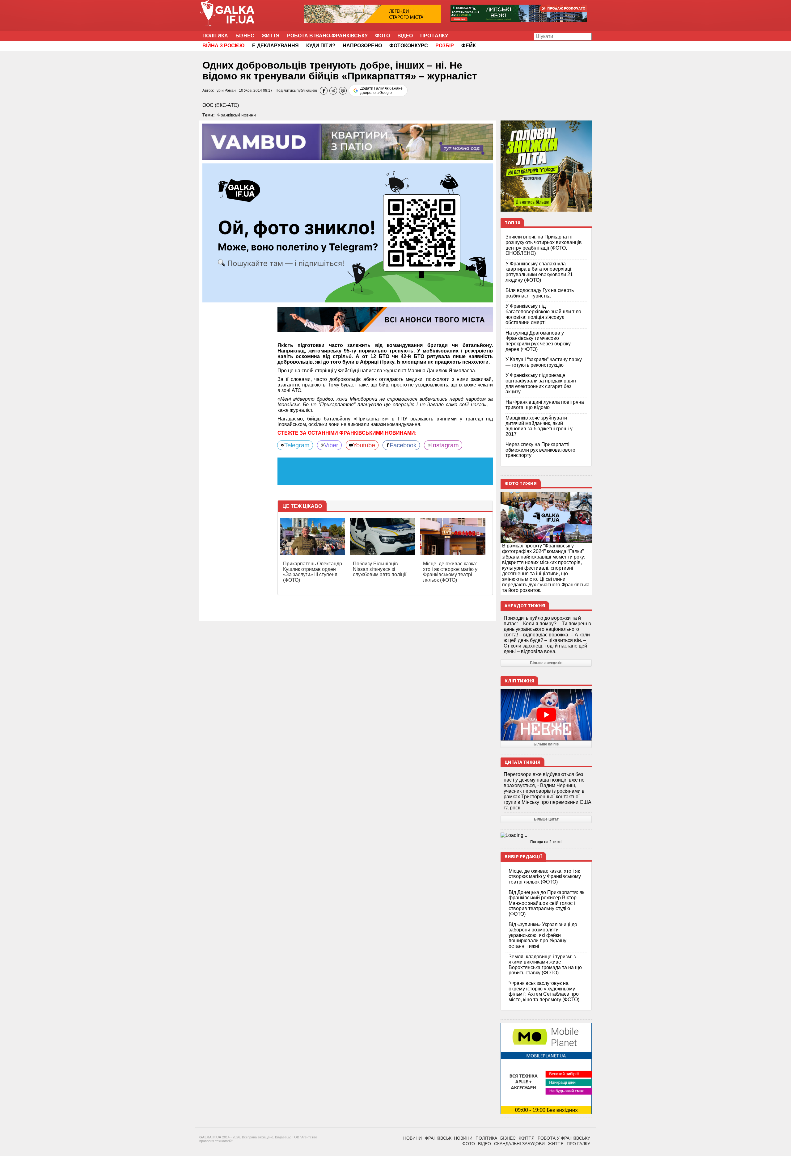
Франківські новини (236, 114)
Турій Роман (225, 90)
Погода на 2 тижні (546, 842)
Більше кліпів (546, 744)
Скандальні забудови (519, 1143)
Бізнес (244, 35)
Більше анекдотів (546, 663)
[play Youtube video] (546, 714)
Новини (412, 1138)
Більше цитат (546, 819)
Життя (271, 35)
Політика (215, 35)
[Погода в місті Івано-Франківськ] (546, 835)
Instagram (445, 445)
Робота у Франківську (564, 1138)
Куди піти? (320, 45)
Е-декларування (275, 45)
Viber (331, 445)
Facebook (403, 445)
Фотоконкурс (408, 45)
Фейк (468, 45)
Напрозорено (362, 45)
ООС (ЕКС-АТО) (220, 105)
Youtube (364, 445)
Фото (382, 35)
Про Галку (434, 35)
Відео (405, 35)
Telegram (297, 445)
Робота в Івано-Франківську (327, 35)
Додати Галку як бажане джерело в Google (381, 90)
